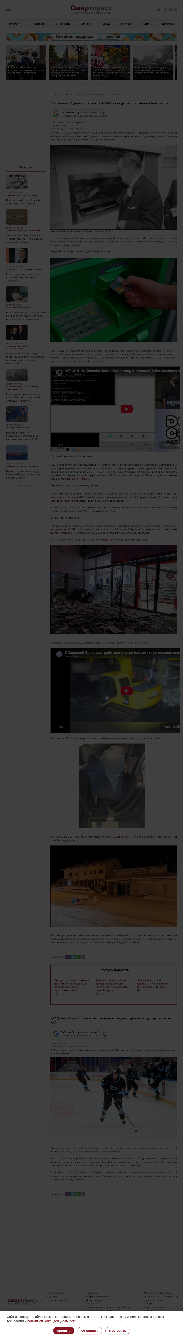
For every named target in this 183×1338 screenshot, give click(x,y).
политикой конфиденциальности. (52, 1321)
